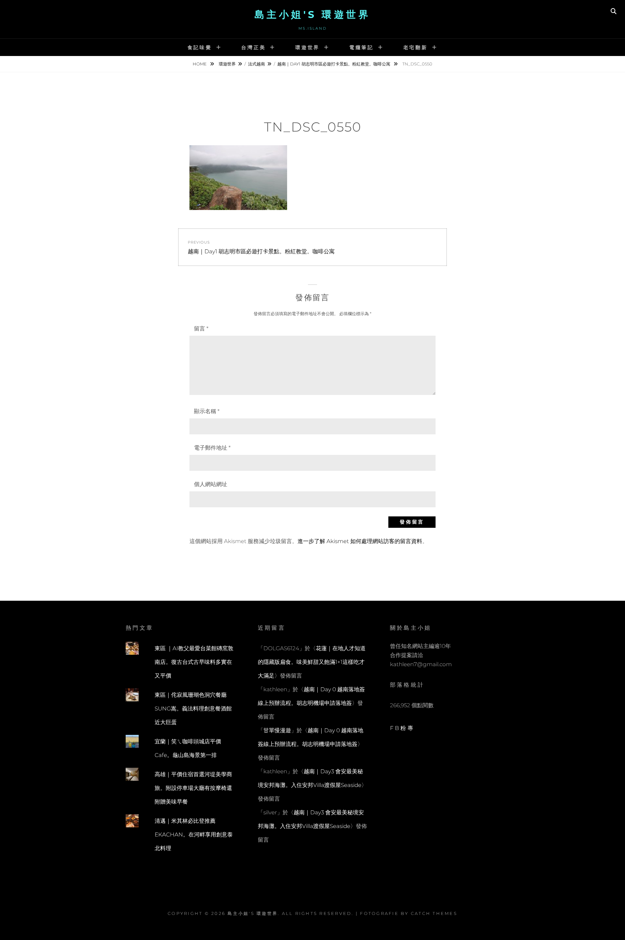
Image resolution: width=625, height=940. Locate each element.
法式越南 (256, 63)
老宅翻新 (415, 47)
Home (200, 63)
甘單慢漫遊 (277, 730)
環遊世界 (307, 47)
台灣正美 (253, 47)
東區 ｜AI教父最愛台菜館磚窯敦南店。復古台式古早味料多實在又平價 (194, 662)
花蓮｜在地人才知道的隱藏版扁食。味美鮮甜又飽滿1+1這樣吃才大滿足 (312, 662)
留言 (201, 328)
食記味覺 (200, 47)
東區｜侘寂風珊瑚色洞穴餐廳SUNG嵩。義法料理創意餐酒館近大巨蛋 (193, 708)
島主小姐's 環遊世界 (313, 14)
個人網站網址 (210, 484)
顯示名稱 (206, 411)
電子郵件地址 (212, 447)
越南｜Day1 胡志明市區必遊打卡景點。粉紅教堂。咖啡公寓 (334, 63)
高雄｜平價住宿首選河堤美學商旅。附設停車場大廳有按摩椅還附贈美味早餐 (193, 788)
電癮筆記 (361, 47)
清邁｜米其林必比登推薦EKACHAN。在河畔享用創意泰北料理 (194, 834)
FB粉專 (402, 728)
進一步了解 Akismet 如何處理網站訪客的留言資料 (360, 541)
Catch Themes (434, 913)
